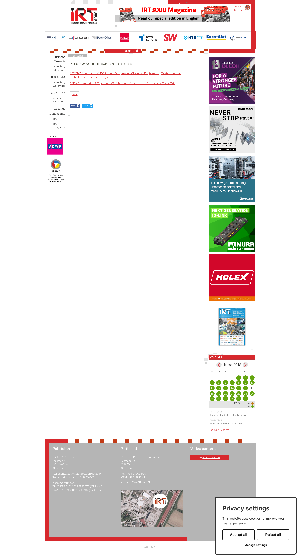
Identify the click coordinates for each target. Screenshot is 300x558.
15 (238, 388)
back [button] (74, 94)
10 (252, 382)
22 (238, 393)
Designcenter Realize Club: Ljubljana (228, 414)
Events (80, 55)
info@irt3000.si (140, 481)
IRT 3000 (84, 17)
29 (238, 398)
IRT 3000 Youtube (211, 457)
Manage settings (255, 545)
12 (218, 388)
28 (232, 398)
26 (218, 398)
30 (245, 398)
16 (245, 388)
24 (252, 393)
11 (212, 388)
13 (225, 388)
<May (219, 364)
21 (232, 393)
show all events (219, 430)
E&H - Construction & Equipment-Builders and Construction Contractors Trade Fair (122, 83)
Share (73, 106)
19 (218, 393)
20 (225, 393)
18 (212, 393)
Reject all (273, 535)
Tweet (85, 106)
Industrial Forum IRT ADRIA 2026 (226, 423)
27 (225, 398)
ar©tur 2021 (150, 547)
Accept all (238, 535)
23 (245, 393)
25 (212, 398)
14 (232, 388)
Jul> (245, 364)
